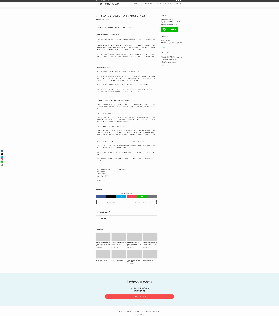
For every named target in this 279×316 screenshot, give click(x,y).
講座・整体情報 (128, 311)
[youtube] (178, 1)
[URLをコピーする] (152, 196)
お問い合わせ (156, 311)
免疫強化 (99, 19)
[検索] (182, 1)
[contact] (180, 1)
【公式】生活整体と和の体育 (107, 4)
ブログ (142, 311)
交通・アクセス (148, 311)
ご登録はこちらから (165, 47)
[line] (176, 1)
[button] (101, 196)
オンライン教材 (136, 311)
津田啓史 (103, 218)
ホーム (121, 311)
